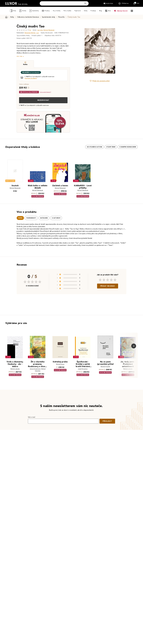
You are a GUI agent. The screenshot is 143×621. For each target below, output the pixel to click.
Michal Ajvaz (60, 364)
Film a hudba (67, 10)
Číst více (19, 56)
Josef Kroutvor (83, 369)
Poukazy (47, 10)
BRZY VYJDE (10, 181)
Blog (100, 10)
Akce (109, 10)
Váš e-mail (31, 417)
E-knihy (24, 10)
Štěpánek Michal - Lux (31, 33)
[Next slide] (121, 50)
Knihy (14, 10)
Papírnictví (77, 10)
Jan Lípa (40, 30)
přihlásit (107, 421)
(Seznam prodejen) (31, 78)
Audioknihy (35, 10)
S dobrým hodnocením (127, 147)
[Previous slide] (77, 50)
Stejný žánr (110, 147)
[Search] (85, 3)
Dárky (85, 10)
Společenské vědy (48, 17)
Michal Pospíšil (105, 366)
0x (30, 30)
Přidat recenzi (107, 286)
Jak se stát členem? (45, 92)
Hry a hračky (56, 10)
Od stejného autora (94, 147)
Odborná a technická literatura (28, 17)
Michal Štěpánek (49, 30)
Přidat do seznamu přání (101, 81)
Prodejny (93, 10)
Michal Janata (15, 369)
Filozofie (61, 17)
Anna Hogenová (35, 369)
